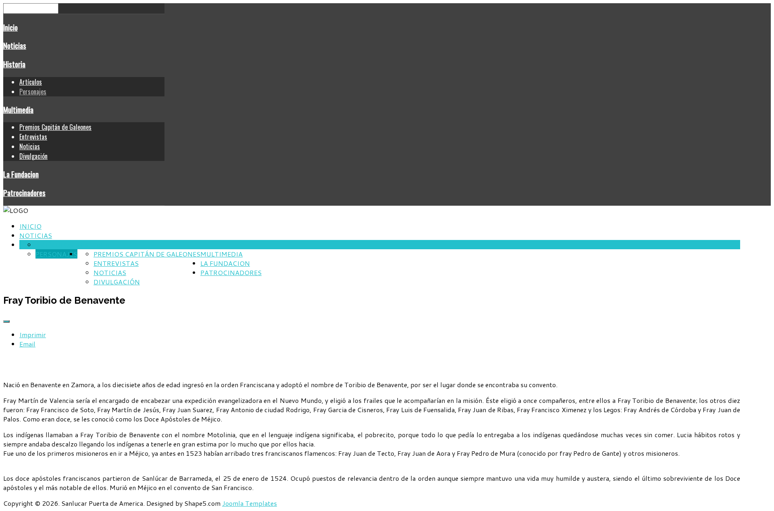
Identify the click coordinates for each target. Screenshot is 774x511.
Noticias (14, 45)
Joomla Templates (249, 503)
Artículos (30, 82)
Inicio (10, 27)
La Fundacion (21, 174)
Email (27, 343)
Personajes (32, 91)
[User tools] (6, 321)
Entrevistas (33, 137)
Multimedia (18, 109)
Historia (14, 63)
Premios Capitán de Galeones (55, 127)
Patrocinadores (24, 192)
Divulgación (33, 156)
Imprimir (32, 334)
